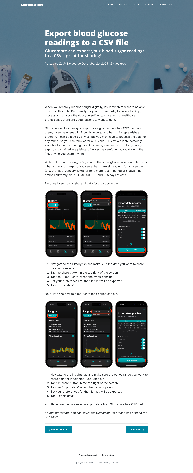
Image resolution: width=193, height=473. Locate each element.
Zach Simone (68, 63)
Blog (137, 4)
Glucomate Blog (32, 5)
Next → (136, 429)
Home (110, 4)
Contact (150, 4)
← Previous (59, 429)
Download (166, 4)
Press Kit (124, 4)
